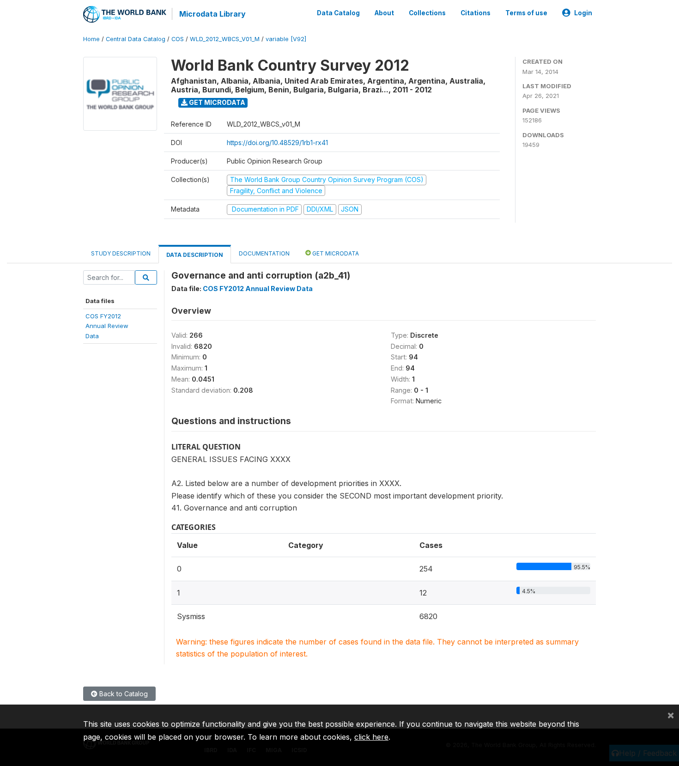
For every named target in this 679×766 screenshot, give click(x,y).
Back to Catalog (122, 694)
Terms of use (526, 13)
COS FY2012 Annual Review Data (258, 288)
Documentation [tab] (264, 253)
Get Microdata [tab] (335, 253)
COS (177, 39)
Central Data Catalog (135, 39)
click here (371, 737)
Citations (476, 13)
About (384, 13)
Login (583, 13)
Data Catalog (338, 13)
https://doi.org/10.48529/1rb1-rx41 (277, 142)
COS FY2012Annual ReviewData (106, 326)
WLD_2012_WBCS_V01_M (225, 39)
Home (91, 39)
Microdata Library (212, 13)
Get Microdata (216, 102)
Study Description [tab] (121, 253)
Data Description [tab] (194, 254)
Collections (427, 13)
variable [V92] (286, 39)
